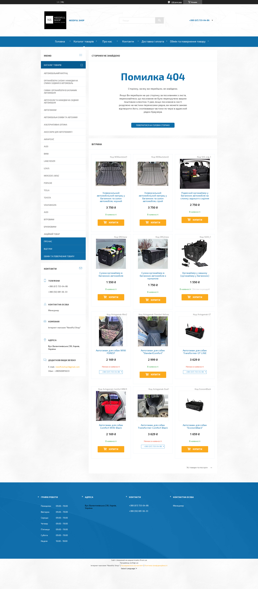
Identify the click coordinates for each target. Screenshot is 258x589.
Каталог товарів (83, 41)
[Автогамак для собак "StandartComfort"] (153, 331)
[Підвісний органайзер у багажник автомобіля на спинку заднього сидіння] (195, 174)
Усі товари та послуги (197, 467)
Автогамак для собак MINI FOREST (111, 351)
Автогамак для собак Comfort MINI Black (111, 426)
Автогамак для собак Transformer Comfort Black (153, 426)
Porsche (48, 183)
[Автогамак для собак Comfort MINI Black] (111, 406)
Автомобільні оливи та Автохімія (60, 117)
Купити (113, 222)
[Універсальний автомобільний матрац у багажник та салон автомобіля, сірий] (153, 174)
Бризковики (50, 227)
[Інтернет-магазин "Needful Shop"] (55, 28)
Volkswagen (50, 205)
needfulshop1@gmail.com (68, 366)
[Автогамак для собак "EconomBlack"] (195, 406)
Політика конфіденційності (156, 565)
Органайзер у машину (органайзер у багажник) (194, 274)
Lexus (46, 168)
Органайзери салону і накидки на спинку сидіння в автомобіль (61, 81)
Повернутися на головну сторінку (153, 125)
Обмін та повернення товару (188, 41)
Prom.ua (143, 560)
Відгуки (48, 249)
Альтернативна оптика (55, 124)
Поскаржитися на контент (132, 565)
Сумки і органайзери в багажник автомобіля (60, 91)
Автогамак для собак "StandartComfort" (153, 351)
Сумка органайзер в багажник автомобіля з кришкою (153, 276)
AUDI (46, 146)
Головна (60, 41)
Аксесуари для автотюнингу (58, 132)
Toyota (47, 197)
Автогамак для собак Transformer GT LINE (195, 351)
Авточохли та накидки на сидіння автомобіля (61, 101)
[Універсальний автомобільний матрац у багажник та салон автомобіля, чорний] (111, 174)
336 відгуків (176, 2)
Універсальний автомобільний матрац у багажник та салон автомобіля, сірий (153, 197)
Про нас (107, 41)
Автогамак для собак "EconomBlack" (195, 426)
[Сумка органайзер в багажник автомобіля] (111, 254)
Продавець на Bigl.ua (129, 563)
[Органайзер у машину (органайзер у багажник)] (195, 254)
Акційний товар (52, 234)
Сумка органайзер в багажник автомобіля (111, 274)
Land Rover (49, 161)
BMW (46, 154)
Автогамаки (50, 110)
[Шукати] (159, 20)
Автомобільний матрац (56, 73)
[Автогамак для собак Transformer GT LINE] (195, 331)
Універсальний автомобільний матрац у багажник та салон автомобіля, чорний (111, 197)
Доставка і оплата (153, 41)
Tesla (46, 190)
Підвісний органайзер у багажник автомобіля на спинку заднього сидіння (195, 196)
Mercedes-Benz (51, 176)
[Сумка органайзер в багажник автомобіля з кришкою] (153, 254)
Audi (46, 212)
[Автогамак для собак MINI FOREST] (111, 331)
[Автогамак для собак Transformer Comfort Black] (153, 406)
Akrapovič (49, 139)
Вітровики (49, 219)
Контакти (128, 41)
